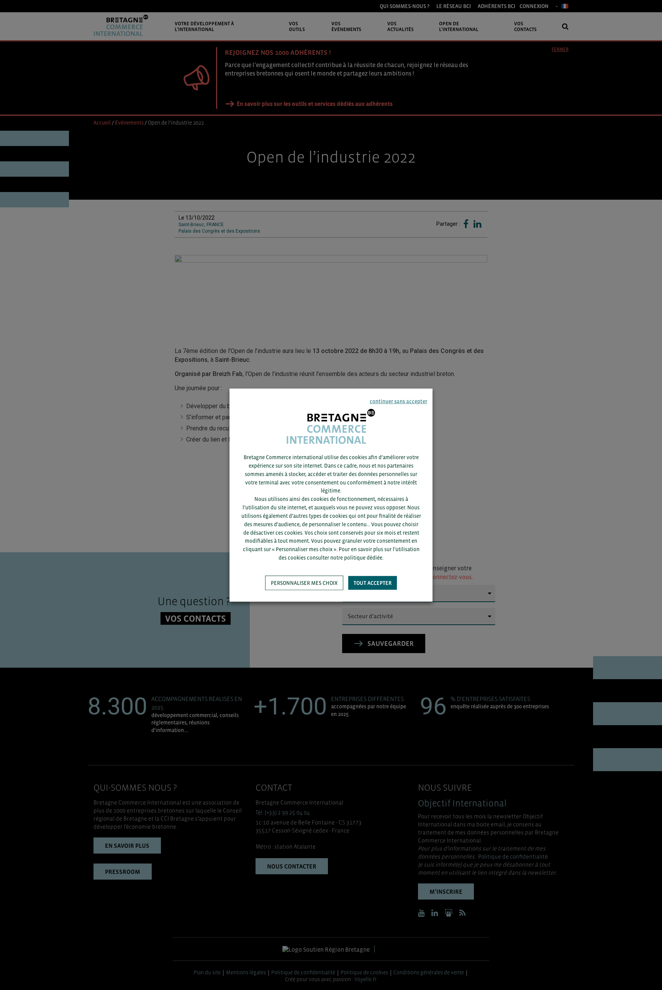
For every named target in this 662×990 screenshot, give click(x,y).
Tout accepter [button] (373, 583)
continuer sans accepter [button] (398, 401)
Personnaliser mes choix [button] (304, 583)
